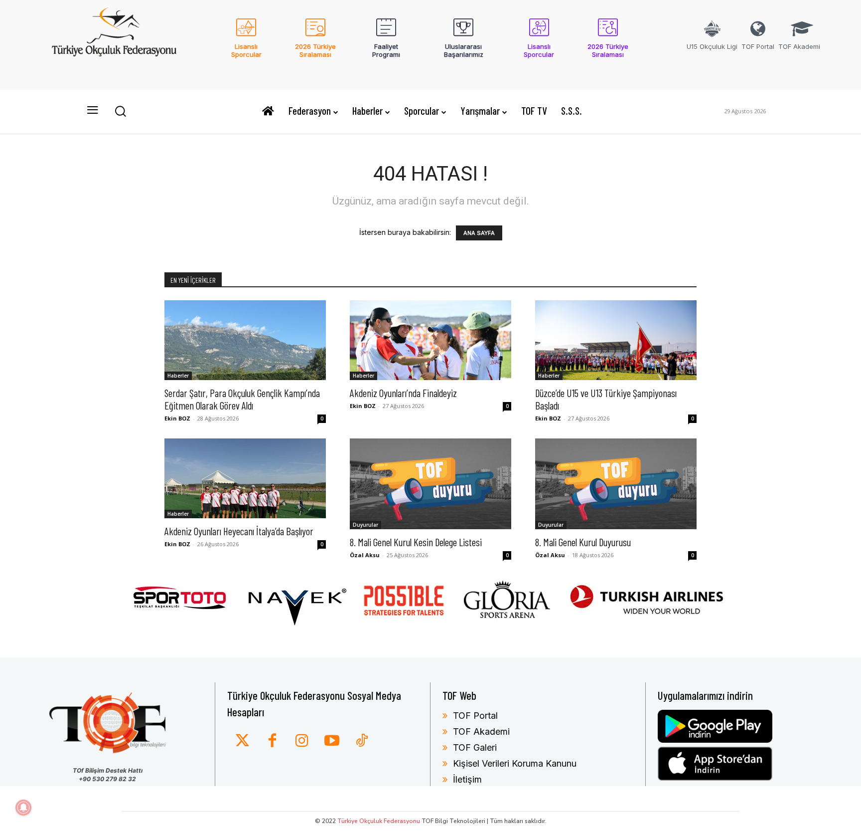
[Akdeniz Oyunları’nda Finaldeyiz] (430, 340)
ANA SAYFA (479, 232)
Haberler (178, 375)
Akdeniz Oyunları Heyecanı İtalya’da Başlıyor (238, 531)
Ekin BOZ (177, 418)
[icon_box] (246, 44)
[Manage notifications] (23, 808)
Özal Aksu (365, 555)
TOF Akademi (481, 731)
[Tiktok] (362, 741)
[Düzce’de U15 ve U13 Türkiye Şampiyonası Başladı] (616, 340)
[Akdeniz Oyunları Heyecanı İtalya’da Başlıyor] (245, 478)
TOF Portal (475, 715)
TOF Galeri (475, 747)
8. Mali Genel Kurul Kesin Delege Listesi (416, 542)
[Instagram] (302, 741)
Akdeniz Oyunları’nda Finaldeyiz (403, 393)
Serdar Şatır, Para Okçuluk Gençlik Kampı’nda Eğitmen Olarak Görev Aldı (242, 399)
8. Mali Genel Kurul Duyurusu (583, 542)
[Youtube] (332, 741)
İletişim (467, 779)
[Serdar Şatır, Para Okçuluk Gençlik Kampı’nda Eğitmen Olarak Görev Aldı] (245, 340)
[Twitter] (242, 741)
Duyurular (365, 524)
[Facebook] (272, 741)
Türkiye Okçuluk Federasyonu (378, 821)
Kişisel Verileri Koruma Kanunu (514, 763)
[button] (120, 110)
